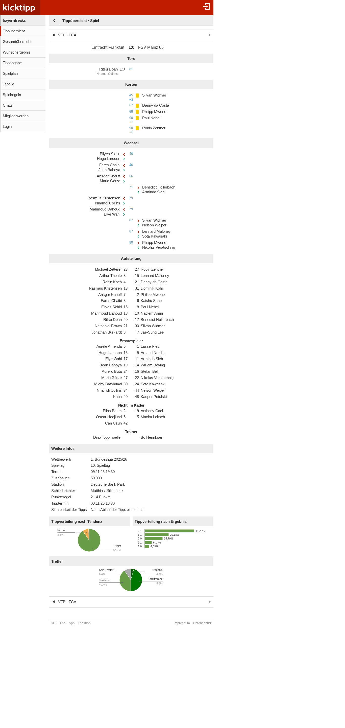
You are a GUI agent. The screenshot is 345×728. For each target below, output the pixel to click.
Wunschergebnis (17, 52)
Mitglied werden (16, 116)
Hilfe (62, 623)
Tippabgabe (12, 63)
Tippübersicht (14, 31)
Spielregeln (12, 95)
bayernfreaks (14, 20)
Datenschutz (202, 623)
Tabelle (8, 84)
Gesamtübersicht (17, 42)
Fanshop (84, 623)
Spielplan (10, 74)
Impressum (182, 623)
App (72, 623)
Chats (8, 105)
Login (7, 127)
